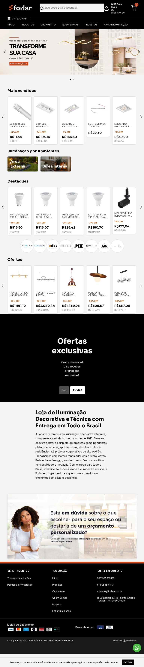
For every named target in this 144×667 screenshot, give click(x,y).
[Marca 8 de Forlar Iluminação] (117, 246)
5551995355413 (106, 578)
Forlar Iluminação (116, 24)
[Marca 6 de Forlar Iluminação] (91, 246)
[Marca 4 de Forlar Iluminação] (65, 246)
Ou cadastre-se (118, 11)
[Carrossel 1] (72, 52)
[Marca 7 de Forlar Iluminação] (104, 246)
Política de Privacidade (20, 584)
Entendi (128, 662)
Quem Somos (70, 24)
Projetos (91, 24)
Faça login (116, 5)
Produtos (27, 24)
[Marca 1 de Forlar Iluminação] (26, 246)
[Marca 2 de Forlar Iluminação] (39, 246)
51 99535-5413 (105, 584)
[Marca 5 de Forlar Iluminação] (78, 246)
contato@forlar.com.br (109, 591)
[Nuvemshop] (125, 640)
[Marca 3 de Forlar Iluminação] (52, 246)
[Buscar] (70, 8)
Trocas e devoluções (19, 578)
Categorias (19, 18)
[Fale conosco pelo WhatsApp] (137, 648)
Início (11, 24)
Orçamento (48, 24)
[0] (132, 10)
